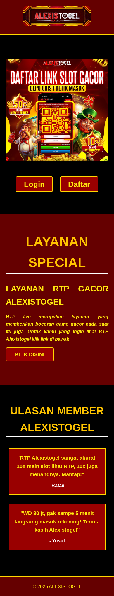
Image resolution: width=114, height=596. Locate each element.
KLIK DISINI (29, 354)
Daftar (79, 184)
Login (34, 184)
